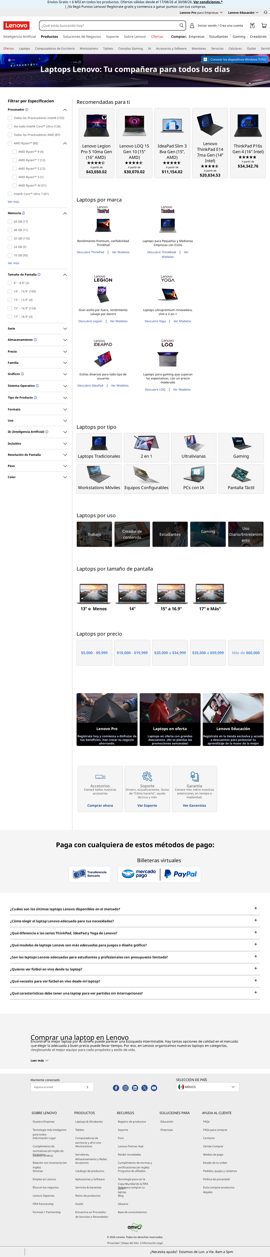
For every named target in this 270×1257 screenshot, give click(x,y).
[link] (252, 26)
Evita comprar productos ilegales (218, 1189)
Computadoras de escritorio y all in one (88, 1140)
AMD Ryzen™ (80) (11, 143)
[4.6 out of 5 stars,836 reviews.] (172, 162)
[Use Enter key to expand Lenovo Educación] (257, 12)
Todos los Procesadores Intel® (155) (11, 118)
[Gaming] (246, 36)
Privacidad (113, 1243)
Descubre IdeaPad (90, 385)
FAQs (206, 1121)
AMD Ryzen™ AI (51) (15, 185)
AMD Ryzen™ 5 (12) (15, 168)
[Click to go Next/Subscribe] (87, 1087)
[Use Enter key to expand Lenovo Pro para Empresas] (221, 12)
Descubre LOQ (155, 389)
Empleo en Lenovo (44, 1179)
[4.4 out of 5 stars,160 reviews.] (96, 162)
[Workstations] (100, 48)
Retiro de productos (87, 1195)
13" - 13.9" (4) (11, 300)
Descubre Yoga (155, 321)
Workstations (83, 1146)
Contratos (39, 1154)
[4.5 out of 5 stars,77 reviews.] (134, 162)
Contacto (209, 1138)
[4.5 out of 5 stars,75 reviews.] (210, 166)
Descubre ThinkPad (90, 252)
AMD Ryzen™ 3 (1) (15, 177)
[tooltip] (26, 110)
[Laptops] (32, 48)
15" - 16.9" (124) (11, 308)
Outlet (79, 1204)
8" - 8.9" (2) (11, 283)
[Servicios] (225, 48)
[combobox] (108, 25)
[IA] (152, 48)
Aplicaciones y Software (90, 1179)
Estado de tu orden (215, 1163)
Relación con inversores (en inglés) (50, 1165)
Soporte (123, 1130)
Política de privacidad (216, 1179)
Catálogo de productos (89, 1171)
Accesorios (82, 1163)
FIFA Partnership (43, 1204)
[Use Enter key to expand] (245, 26)
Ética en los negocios (46, 1187)
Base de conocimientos (132, 1212)
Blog (121, 1195)
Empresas (167, 1130)
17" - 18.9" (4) (11, 317)
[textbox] (208, 1087)
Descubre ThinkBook (161, 252)
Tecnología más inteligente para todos (49, 1132)
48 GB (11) (11, 230)
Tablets (79, 1130)
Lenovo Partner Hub (130, 1146)
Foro (121, 1138)
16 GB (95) (11, 255)
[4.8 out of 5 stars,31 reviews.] (248, 156)
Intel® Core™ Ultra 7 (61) (11, 194)
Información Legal (44, 1138)
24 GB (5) (11, 247)
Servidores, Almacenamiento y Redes (91, 1157)
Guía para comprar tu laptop (131, 1189)
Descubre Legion (90, 321)
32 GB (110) (11, 238)
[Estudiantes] (229, 36)
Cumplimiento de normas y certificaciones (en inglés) (135, 1165)
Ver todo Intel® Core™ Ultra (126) (11, 126)
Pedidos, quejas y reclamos (220, 1171)
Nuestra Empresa (43, 1121)
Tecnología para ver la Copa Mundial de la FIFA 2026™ (133, 1183)
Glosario (123, 1204)
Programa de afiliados (132, 1171)
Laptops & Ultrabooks (89, 1121)
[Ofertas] (15, 48)
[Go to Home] (16, 25)
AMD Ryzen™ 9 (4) (15, 152)
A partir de (96, 170)
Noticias (38, 1171)
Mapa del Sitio (130, 1243)
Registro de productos (132, 1121)
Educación (167, 1121)
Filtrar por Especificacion (31, 100)
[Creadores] (268, 36)
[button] (265, 12)
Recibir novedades (129, 1154)
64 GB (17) (11, 221)
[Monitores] (208, 48)
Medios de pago (213, 1154)
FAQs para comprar (215, 1130)
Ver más (13, 201)
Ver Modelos (121, 252)
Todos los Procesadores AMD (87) (11, 135)
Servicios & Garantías (88, 1187)
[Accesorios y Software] (188, 48)
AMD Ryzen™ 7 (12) (15, 160)
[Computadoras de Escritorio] (76, 48)
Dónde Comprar (213, 1146)
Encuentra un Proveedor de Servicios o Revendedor (91, 1214)
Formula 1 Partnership (47, 1212)
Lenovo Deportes (43, 1195)
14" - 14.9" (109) (11, 291)
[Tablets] (115, 48)
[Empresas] (206, 36)
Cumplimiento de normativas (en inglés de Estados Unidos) (48, 1150)
